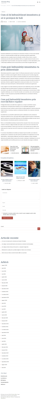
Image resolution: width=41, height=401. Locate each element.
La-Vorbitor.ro (4, 378)
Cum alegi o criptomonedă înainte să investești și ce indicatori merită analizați (17, 244)
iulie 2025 (4, 303)
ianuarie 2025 (4, 320)
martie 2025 (4, 315)
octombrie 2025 (5, 294)
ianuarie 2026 (4, 285)
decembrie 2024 (5, 323)
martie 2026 (4, 279)
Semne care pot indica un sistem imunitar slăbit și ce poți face (14, 252)
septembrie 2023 (5, 361)
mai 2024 (4, 341)
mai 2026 (4, 274)
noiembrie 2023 (5, 355)
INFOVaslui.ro (3, 380)
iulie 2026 (4, 268)
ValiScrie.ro (3, 384)
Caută (2, 226)
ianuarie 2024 (4, 350)
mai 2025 (4, 309)
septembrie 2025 (5, 297)
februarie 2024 (5, 347)
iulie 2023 (4, 367)
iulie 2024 (4, 335)
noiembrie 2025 (5, 291)
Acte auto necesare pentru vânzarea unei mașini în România (14, 241)
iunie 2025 (4, 306)
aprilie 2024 (4, 344)
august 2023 (4, 364)
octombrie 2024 (5, 329)
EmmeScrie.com (4, 376)
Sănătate (3, 11)
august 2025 (4, 300)
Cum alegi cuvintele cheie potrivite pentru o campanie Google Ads (15, 246)
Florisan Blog (5, 1)
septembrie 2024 (5, 332)
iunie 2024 (4, 338)
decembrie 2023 (5, 352)
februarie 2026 (5, 282)
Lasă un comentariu (22, 21)
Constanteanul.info (4, 382)
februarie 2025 (5, 317)
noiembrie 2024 (5, 326)
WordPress (3, 398)
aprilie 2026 (4, 277)
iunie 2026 (4, 271)
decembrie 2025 (5, 288)
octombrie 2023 (5, 358)
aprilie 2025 (4, 312)
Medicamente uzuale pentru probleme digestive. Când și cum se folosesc (16, 249)
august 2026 (4, 265)
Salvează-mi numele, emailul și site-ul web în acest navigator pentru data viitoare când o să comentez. (19, 214)
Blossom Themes (10, 396)
